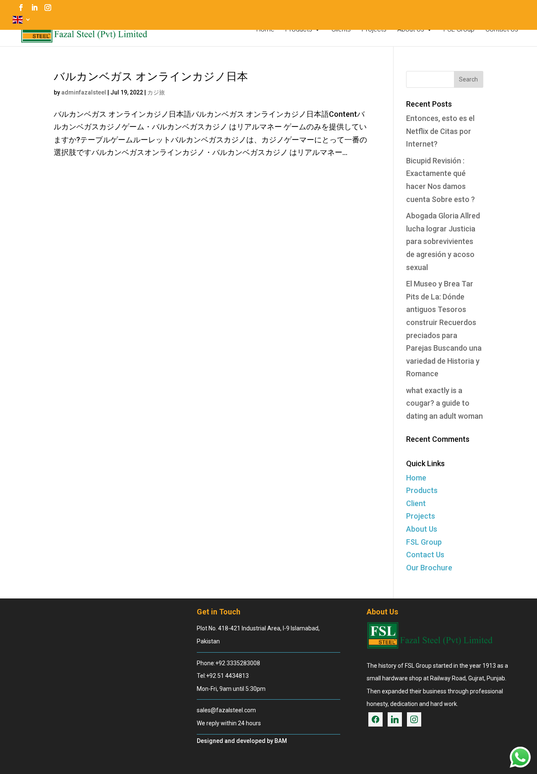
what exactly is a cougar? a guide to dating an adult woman (444, 403)
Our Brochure (429, 567)
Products (298, 29)
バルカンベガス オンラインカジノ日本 (151, 76)
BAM (280, 740)
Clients (341, 29)
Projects (374, 29)
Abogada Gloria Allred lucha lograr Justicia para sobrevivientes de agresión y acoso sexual (443, 241)
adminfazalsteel (83, 92)
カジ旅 (156, 92)
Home (265, 29)
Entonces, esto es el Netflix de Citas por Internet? (440, 131)
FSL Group (458, 29)
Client (416, 503)
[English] (22, 22)
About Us (410, 29)
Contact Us (501, 29)
